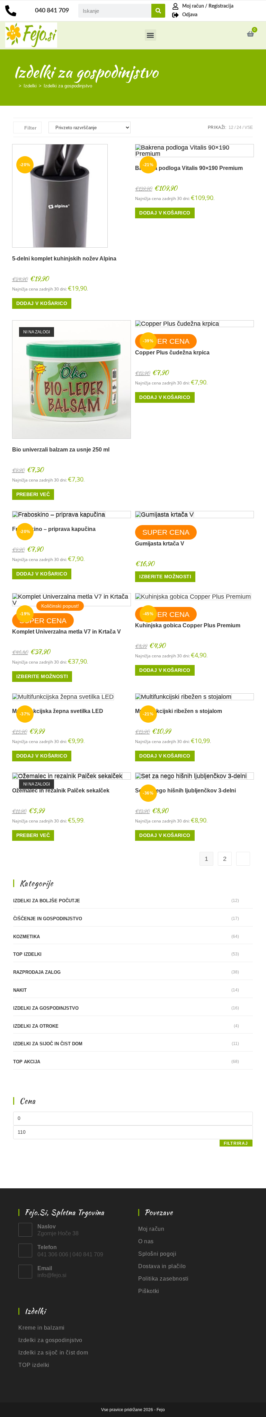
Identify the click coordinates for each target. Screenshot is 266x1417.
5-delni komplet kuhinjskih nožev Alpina (64, 258)
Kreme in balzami (41, 1328)
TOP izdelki (27, 954)
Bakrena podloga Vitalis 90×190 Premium (189, 168)
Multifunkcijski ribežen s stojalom (178, 711)
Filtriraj (236, 1143)
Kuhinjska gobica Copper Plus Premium (187, 625)
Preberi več (33, 494)
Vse (249, 127)
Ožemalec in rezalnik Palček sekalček (60, 790)
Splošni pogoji (157, 1254)
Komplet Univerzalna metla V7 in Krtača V (66, 632)
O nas (146, 1241)
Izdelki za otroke (36, 1026)
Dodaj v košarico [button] (41, 303)
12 (231, 127)
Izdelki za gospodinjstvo (68, 85)
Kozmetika (26, 936)
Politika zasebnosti (163, 1279)
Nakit (20, 990)
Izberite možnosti (165, 576)
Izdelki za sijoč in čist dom (47, 1043)
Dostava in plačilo (162, 1266)
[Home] (15, 85)
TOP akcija (26, 1061)
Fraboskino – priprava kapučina (54, 529)
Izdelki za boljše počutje (46, 900)
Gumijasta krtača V (159, 543)
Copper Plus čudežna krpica (172, 352)
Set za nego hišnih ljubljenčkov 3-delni (185, 790)
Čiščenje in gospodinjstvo (47, 918)
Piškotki (148, 1291)
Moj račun (151, 1229)
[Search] (158, 11)
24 (239, 127)
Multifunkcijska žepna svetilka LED (57, 711)
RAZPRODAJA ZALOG (37, 972)
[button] (150, 35)
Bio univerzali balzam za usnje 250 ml (60, 450)
